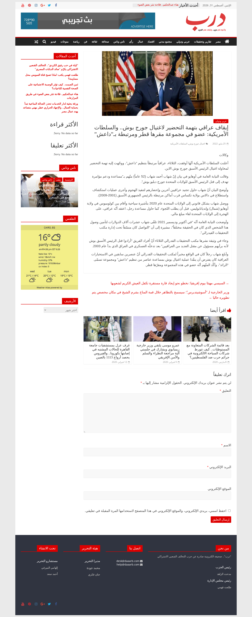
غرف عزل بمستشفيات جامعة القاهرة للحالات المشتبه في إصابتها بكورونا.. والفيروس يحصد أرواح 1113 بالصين (109, 351)
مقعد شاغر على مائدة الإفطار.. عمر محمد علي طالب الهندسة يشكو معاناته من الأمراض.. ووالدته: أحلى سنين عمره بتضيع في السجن (48, 191)
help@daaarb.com (128, 564)
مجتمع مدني (165, 41)
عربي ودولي (183, 41)
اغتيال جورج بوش (197, 143)
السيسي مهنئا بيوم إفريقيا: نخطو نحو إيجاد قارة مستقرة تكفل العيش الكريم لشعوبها (170, 283)
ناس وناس (119, 41)
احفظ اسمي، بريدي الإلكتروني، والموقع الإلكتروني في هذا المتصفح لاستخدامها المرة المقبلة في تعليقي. (155, 511)
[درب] (227, 41)
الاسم (226, 445)
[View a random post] (36, 41)
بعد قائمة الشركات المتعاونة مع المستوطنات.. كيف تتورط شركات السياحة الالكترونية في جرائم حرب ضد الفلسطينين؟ (208, 351)
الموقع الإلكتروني (219, 489)
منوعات (65, 41)
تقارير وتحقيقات (202, 41)
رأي (131, 41)
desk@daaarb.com (128, 561)
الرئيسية (69, 179)
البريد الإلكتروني (219, 467)
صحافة (105, 41)
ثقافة (94, 41)
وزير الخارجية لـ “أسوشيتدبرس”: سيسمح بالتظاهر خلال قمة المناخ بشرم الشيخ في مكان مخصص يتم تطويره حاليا (160, 295)
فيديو (53, 41)
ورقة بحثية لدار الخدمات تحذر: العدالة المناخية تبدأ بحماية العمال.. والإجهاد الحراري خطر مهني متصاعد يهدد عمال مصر (50, 107)
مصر (218, 41)
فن (85, 41)
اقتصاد (151, 41)
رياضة (76, 41)
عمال (140, 41)
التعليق (225, 391)
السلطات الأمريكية (178, 143)
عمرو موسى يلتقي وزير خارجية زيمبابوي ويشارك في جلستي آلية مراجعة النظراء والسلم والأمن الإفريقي (158, 351)
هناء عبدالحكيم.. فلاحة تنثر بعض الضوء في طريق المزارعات (158, 7)
